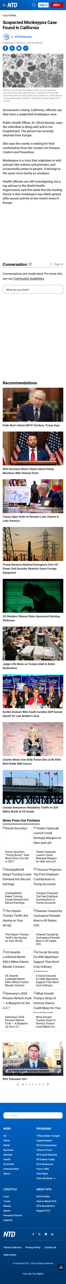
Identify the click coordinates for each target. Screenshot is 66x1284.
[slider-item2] (26, 1084)
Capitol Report (44, 1140)
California (9, 15)
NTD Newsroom (23, 36)
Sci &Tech (8, 1164)
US (4, 1135)
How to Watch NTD (46, 1201)
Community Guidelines (28, 278)
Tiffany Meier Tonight (48, 1135)
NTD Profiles (43, 1196)
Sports (6, 1173)
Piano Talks (42, 1169)
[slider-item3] (29, 1084)
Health (7, 1159)
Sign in (43, 5)
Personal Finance (12, 1215)
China (6, 1140)
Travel (6, 1201)
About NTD (43, 1189)
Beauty (7, 1206)
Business (8, 1150)
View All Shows (44, 1178)
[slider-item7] (43, 1084)
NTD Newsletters (45, 1206)
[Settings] (58, 1072)
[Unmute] (59, 1062)
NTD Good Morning (46, 1154)
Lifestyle (10, 1189)
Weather (8, 1154)
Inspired (7, 1220)
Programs (43, 1128)
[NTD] (9, 1234)
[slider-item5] (36, 1084)
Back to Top (61, 1267)
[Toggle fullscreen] (52, 1072)
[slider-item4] (33, 1084)
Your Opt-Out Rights (33, 1273)
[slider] (33, 1068)
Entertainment (11, 1169)
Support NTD (43, 1210)
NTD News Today (45, 1159)
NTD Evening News (46, 1145)
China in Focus (44, 1150)
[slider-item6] (39, 1084)
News (7, 1128)
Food (6, 1196)
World (6, 1145)
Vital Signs (42, 1173)
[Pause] (7, 1072)
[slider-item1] (23, 1084)
